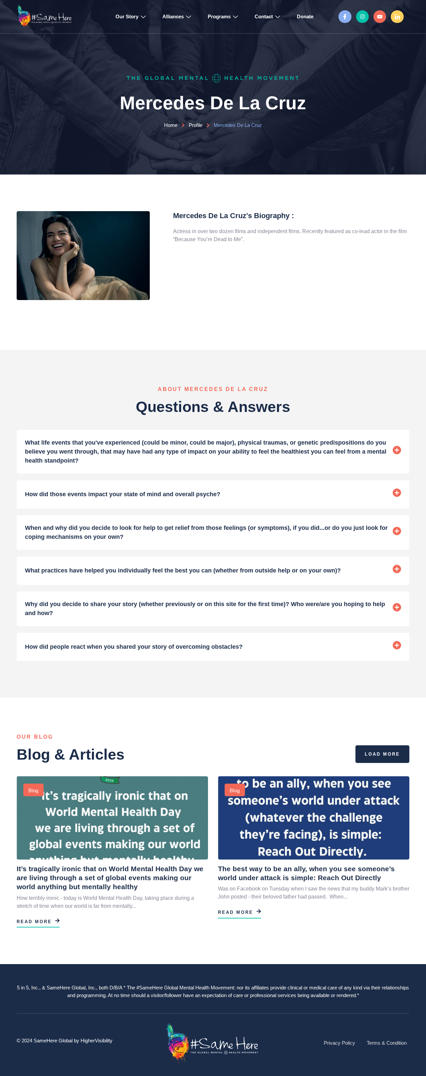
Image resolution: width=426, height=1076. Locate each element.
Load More (382, 754)
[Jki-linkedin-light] (397, 16)
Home (170, 125)
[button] (213, 452)
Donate (305, 16)
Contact (264, 16)
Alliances (173, 16)
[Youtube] (379, 16)
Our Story (126, 16)
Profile (195, 125)
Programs (219, 16)
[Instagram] (362, 16)
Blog (33, 790)
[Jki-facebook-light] (344, 16)
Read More (34, 921)
